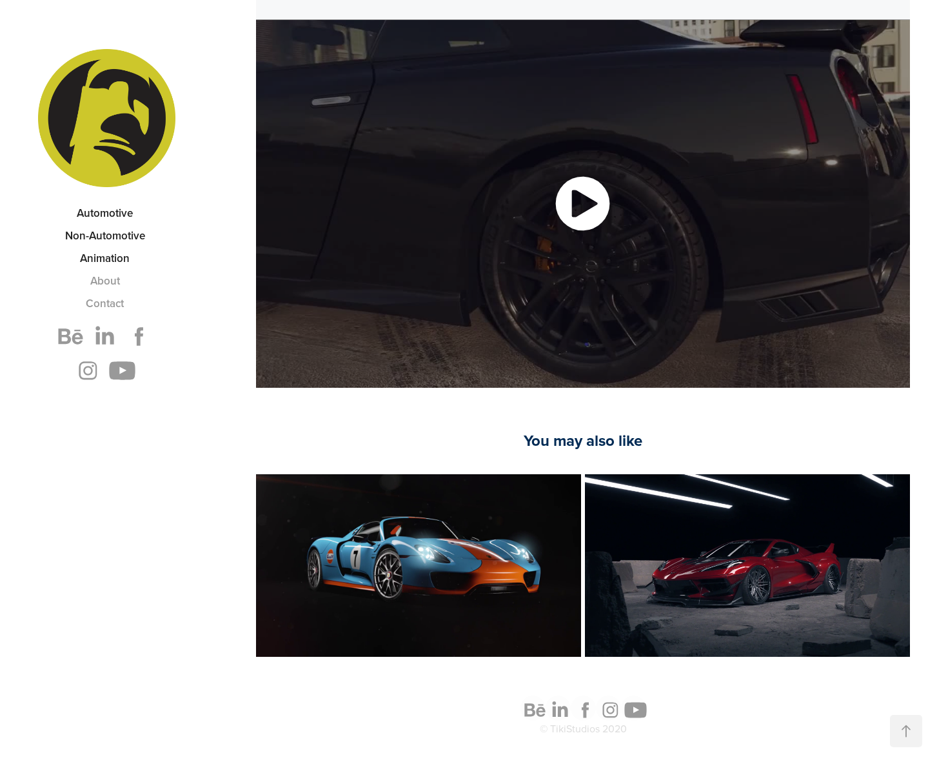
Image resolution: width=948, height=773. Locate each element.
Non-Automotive (105, 235)
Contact (105, 303)
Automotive (105, 213)
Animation (105, 258)
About (105, 280)
